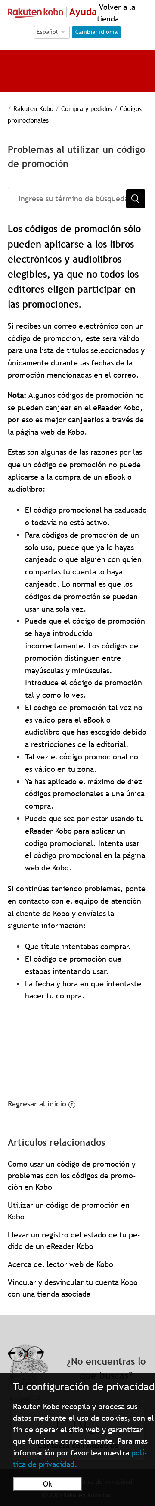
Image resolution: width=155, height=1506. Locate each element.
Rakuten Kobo (33, 108)
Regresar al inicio (37, 1104)
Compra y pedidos (86, 108)
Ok (47, 1484)
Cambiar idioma (96, 32)
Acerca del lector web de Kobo (60, 1264)
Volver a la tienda (116, 13)
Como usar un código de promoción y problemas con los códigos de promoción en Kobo (72, 1175)
